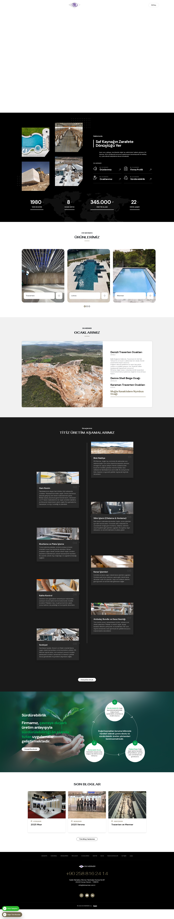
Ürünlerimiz (64, 856)
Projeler (75, 856)
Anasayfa (44, 856)
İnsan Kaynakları (112, 856)
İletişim (124, 856)
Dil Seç (153, 5)
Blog (102, 856)
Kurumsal (54, 856)
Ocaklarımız (85, 856)
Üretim (95, 856)
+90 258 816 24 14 (87, 873)
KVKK (131, 856)
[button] (85, 306)
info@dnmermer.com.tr (87, 885)
